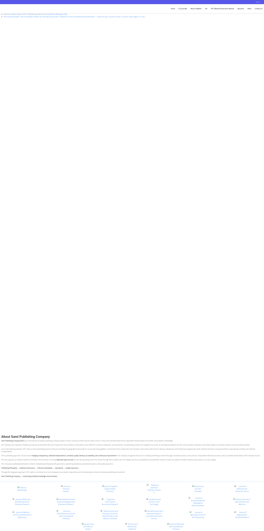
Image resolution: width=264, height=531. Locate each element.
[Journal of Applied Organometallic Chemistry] (110, 489)
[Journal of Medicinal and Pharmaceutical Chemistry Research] (22, 502)
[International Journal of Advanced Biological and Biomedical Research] (66, 502)
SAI (206, 9)
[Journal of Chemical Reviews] (66, 489)
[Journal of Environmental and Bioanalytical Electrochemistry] (198, 501)
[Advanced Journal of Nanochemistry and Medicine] (242, 502)
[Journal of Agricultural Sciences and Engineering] (198, 515)
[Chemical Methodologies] (22, 489)
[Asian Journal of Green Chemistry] (198, 489)
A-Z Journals (183, 9)
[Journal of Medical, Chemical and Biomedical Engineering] (22, 515)
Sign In (258, 2)
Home (173, 9)
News (249, 9)
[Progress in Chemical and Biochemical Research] (110, 502)
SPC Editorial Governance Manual (222, 9)
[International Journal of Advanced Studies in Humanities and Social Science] (154, 514)
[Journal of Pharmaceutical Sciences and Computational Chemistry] (66, 514)
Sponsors (240, 9)
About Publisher (196, 9)
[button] (6, 226)
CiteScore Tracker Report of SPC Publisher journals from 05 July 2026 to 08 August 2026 (35, 14)
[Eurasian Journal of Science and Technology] (154, 502)
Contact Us (258, 9)
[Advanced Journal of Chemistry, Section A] (154, 488)
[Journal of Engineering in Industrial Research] (242, 515)
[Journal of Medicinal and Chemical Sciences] (242, 489)
